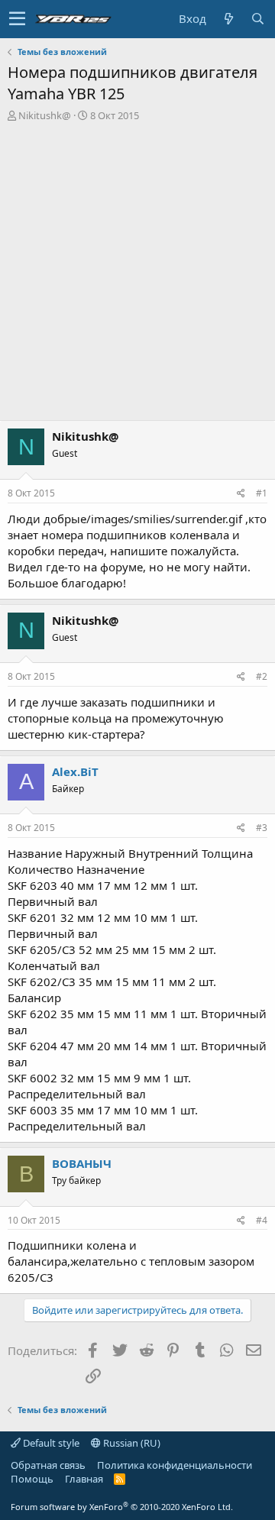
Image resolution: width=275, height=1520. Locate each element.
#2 (261, 676)
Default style (50, 1443)
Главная (84, 1479)
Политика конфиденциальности (174, 1465)
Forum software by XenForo (122, 1506)
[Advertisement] (137, 267)
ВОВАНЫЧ (82, 1163)
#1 (261, 493)
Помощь (32, 1479)
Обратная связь (48, 1465)
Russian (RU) (130, 1443)
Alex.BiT (75, 771)
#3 (261, 827)
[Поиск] (257, 19)
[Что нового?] (228, 19)
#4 (261, 1220)
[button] (17, 19)
